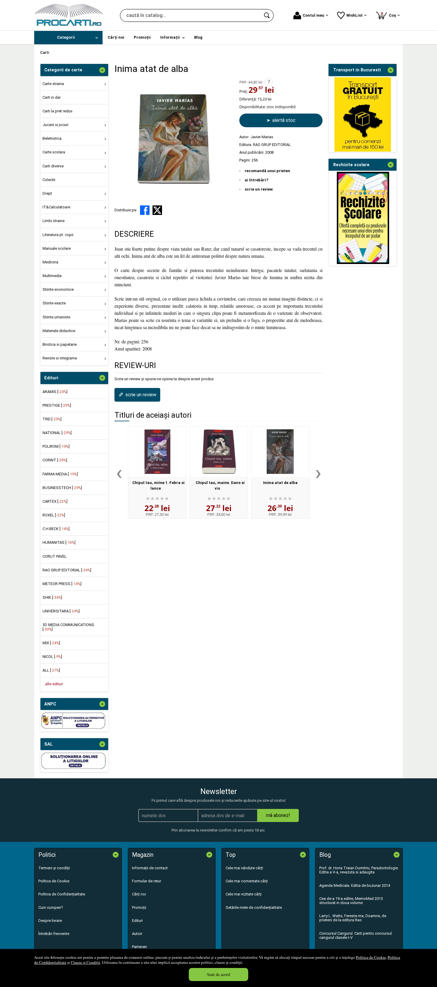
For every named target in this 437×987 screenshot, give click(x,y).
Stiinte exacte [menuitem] (54, 303)
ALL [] (51, 670)
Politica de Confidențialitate (61, 894)
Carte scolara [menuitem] (54, 152)
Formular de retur (146, 881)
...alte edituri (53, 684)
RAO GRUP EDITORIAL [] (67, 570)
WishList (354, 15)
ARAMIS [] (55, 391)
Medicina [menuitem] (50, 262)
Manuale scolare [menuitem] (57, 248)
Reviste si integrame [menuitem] (60, 358)
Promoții (139, 907)
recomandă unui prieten (267, 171)
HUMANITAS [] (59, 542)
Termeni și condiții (54, 868)
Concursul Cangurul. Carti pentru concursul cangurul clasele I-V (355, 935)
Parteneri (139, 946)
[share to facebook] (145, 210)
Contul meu (313, 15)
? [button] (269, 81)
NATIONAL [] (57, 432)
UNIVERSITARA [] (61, 611)
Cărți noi (139, 894)
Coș (389, 14)
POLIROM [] (56, 446)
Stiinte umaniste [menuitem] (56, 317)
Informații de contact (150, 868)
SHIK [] (52, 597)
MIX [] (51, 643)
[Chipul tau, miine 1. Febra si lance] (157, 451)
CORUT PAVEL (55, 556)
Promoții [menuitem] (142, 37)
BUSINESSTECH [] (62, 487)
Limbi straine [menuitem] (54, 221)
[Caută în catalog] (267, 15)
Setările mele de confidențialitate (254, 907)
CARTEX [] (55, 501)
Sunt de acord (218, 974)
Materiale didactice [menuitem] (59, 331)
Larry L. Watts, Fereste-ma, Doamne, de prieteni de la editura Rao (352, 918)
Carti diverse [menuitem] (53, 166)
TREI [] (52, 419)
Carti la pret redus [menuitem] (58, 111)
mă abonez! (278, 815)
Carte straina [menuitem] (53, 83)
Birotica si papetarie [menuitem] (60, 344)
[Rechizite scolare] (363, 262)
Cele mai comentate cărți (247, 881)
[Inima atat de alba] (280, 451)
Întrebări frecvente (53, 933)
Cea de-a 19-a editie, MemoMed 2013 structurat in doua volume (351, 900)
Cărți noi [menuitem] (116, 37)
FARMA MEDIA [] (60, 474)
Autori (137, 933)
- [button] (102, 70)
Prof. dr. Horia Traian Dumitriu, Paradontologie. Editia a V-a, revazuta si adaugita (359, 870)
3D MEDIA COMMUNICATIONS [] (68, 627)
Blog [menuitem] (198, 37)
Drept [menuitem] (47, 193)
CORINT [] (55, 460)
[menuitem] (68, 37)
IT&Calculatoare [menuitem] (56, 207)
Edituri (137, 920)
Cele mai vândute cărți (244, 868)
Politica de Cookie (371, 957)
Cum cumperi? (50, 907)
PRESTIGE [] (57, 405)
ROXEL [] (54, 515)
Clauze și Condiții (85, 962)
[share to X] (157, 210)
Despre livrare (50, 920)
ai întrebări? (256, 180)
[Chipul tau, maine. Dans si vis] (219, 451)
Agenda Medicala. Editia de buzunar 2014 (354, 885)
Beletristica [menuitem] (52, 138)
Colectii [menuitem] (49, 179)
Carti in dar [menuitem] (52, 97)
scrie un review (259, 189)
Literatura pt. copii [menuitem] (58, 234)
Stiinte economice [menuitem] (58, 289)
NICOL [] (52, 656)
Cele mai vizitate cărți (244, 894)
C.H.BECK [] (56, 528)
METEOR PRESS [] (62, 583)
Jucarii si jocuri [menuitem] (55, 124)
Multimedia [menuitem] (52, 276)
